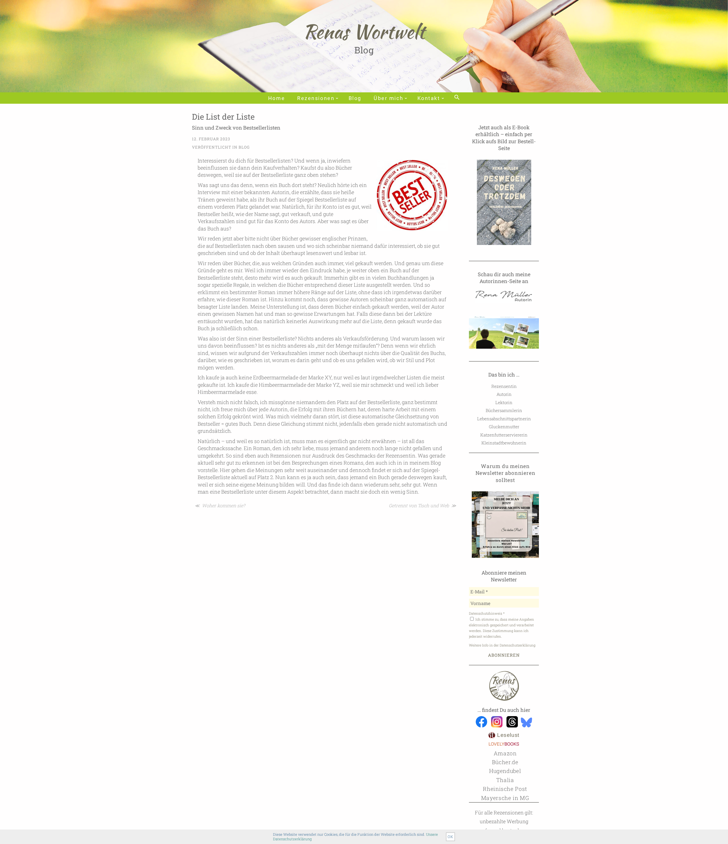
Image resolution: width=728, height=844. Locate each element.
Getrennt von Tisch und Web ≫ (422, 505)
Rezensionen (315, 98)
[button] (457, 97)
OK (450, 836)
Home (276, 98)
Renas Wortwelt (364, 31)
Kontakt (428, 98)
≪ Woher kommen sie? (220, 505)
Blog (355, 98)
